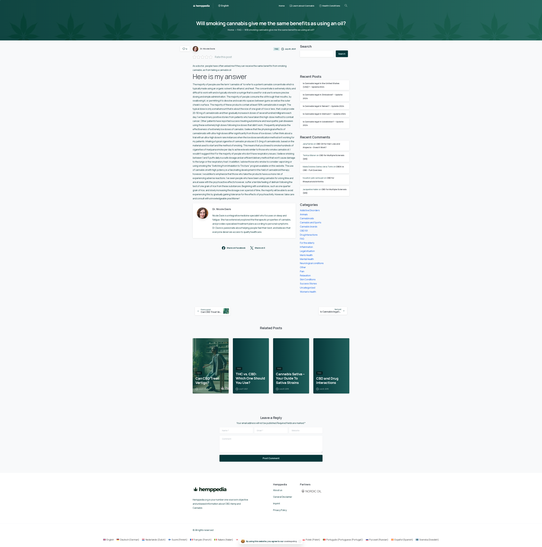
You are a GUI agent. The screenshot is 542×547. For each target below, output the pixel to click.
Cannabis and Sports (310, 222)
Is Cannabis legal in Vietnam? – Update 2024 (324, 114)
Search (306, 46)
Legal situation (307, 251)
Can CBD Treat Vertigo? (207, 380)
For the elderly (307, 242)
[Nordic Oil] (311, 490)
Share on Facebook (236, 248)
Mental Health (307, 259)
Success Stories (308, 283)
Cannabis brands (308, 226)
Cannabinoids (307, 218)
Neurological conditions (312, 263)
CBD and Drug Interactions (327, 380)
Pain (302, 271)
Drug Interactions (309, 234)
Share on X (260, 248)
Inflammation (306, 246)
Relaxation (305, 275)
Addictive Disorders (310, 210)
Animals (304, 214)
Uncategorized (307, 287)
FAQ (239, 29)
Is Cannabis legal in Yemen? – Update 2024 (323, 106)
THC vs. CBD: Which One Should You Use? (250, 378)
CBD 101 (304, 230)
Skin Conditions (308, 279)
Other (303, 267)
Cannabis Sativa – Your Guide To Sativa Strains (290, 378)
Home (231, 29)
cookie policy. (290, 541)
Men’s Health (306, 255)
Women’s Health (308, 291)
